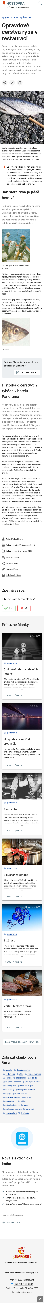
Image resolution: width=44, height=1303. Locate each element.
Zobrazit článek (13, 695)
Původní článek (12, 558)
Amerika (9, 1070)
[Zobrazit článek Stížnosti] (22, 917)
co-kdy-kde (10, 1074)
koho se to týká (26, 1086)
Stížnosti (9, 940)
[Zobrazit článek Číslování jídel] (22, 646)
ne (26, 608)
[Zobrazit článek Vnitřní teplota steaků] (22, 983)
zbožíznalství (11, 1113)
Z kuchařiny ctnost (16, 875)
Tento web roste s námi (23, 1284)
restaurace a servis (14, 1109)
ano (11, 608)
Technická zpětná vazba (22, 1292)
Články (11, 7)
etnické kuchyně (34, 1074)
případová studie (13, 1105)
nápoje (8, 1093)
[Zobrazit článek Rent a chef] (22, 786)
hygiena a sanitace (13, 1082)
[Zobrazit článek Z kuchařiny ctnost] (22, 852)
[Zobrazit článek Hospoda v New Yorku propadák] (22, 716)
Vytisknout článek (20, 83)
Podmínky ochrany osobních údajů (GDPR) (22, 1273)
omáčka (27, 1097)
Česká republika (23, 1070)
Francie (9, 1078)
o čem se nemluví (13, 1097)
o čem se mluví (21, 1093)
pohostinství (11, 1101)
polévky (23, 1101)
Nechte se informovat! (32, 1204)
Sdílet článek (5, 87)
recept (26, 1105)
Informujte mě (14, 1223)
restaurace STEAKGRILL (28, 1263)
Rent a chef (11, 809)
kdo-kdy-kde (11, 1086)
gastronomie (11, 17)
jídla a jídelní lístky (32, 1082)
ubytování (30, 1109)
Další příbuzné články (22, 1042)
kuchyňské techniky (26, 1089)
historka (27, 17)
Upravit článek (12, 83)
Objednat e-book (29, 372)
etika (21, 1074)
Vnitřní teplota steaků (18, 1006)
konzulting (10, 1089)
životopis (25, 1113)
